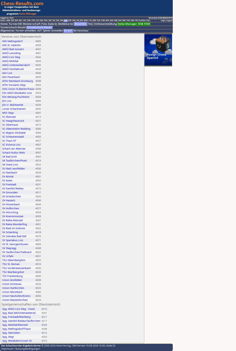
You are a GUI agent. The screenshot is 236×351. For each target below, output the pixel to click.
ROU (107, 21)
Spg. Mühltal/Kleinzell (15, 324)
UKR (132, 21)
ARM (8, 21)
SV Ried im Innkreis (13, 228)
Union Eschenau (11, 284)
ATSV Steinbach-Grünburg (17, 81)
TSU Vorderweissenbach (16, 268)
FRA (61, 21)
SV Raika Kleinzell (12, 220)
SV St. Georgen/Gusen (15, 244)
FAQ (90, 23)
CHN (29, 21)
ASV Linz (7, 73)
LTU (90, 21)
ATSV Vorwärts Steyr (14, 85)
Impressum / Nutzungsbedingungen (20, 348)
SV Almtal (7, 176)
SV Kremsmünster (12, 216)
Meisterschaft (31, 23)
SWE (124, 21)
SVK (119, 21)
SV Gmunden (10, 192)
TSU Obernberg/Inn (13, 260)
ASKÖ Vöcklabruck (13, 69)
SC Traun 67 (9, 140)
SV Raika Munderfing (14, 224)
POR (103, 21)
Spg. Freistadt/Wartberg (16, 316)
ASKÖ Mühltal (10, 61)
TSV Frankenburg (12, 276)
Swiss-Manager (127, 23)
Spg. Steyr (8, 336)
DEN (41, 21)
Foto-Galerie (49, 23)
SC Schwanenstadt (13, 136)
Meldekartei (65, 23)
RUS (111, 21)
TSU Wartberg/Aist (13, 272)
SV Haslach (8, 200)
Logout (169, 21)
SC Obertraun (10, 124)
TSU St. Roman (11, 264)
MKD (86, 21)
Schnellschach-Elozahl (39, 27)
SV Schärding (10, 232)
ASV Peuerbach (11, 77)
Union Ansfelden (12, 280)
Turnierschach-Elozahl (13, 27)
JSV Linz (6, 100)
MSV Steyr (8, 112)
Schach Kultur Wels (13, 152)
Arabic (3, 21)
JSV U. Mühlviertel (12, 104)
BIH (16, 21)
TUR (128, 21)
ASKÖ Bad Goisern (13, 49)
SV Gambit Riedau (12, 188)
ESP (50, 21)
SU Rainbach (9, 172)
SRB (115, 21)
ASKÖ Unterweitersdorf (16, 65)
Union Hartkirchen (13, 288)
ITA (78, 21)
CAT (24, 21)
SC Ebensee (9, 116)
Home (4, 23)
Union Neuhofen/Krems (16, 296)
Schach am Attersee (13, 148)
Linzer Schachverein (14, 108)
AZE (12, 21)
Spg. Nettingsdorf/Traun (16, 328)
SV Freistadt (9, 184)
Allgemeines (7, 30)
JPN (81, 21)
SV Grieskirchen (11, 196)
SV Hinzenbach (11, 204)
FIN (57, 21)
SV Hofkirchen (10, 208)
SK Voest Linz (10, 164)
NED (94, 21)
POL (98, 21)
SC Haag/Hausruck (13, 120)
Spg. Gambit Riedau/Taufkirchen (21, 320)
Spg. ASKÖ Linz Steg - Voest (18, 308)
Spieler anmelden (53, 30)
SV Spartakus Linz (12, 240)
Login (163, 21)
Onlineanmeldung (105, 23)
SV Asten (7, 180)
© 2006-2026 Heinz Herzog (56, 345)
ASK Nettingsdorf (12, 41)
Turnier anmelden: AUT (29, 30)
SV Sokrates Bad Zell (14, 236)
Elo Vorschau (80, 30)
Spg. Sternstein (11, 332)
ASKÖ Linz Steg (11, 57)
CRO (33, 21)
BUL (20, 21)
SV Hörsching (10, 212)
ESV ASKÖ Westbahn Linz (17, 92)
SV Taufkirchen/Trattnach (17, 252)
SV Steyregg (9, 248)
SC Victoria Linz (11, 144)
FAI (54, 21)
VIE (136, 21)
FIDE (147, 23)
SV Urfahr (8, 256)
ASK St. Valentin (11, 45)
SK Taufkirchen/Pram (14, 160)
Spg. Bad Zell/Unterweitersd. (19, 312)
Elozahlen (80, 23)
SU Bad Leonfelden (13, 168)
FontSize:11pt (144, 21)
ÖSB (140, 23)
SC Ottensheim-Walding (16, 128)
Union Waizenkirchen (15, 300)
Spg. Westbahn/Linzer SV (17, 340)
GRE (69, 21)
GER (65, 21)
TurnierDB (15, 23)
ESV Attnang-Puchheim (15, 96)
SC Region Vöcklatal (14, 132)
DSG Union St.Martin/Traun (18, 89)
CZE (37, 21)
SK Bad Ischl (9, 156)
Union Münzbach (12, 292)
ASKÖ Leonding (11, 53)
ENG (46, 21)
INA (73, 21)
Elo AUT (68, 30)
